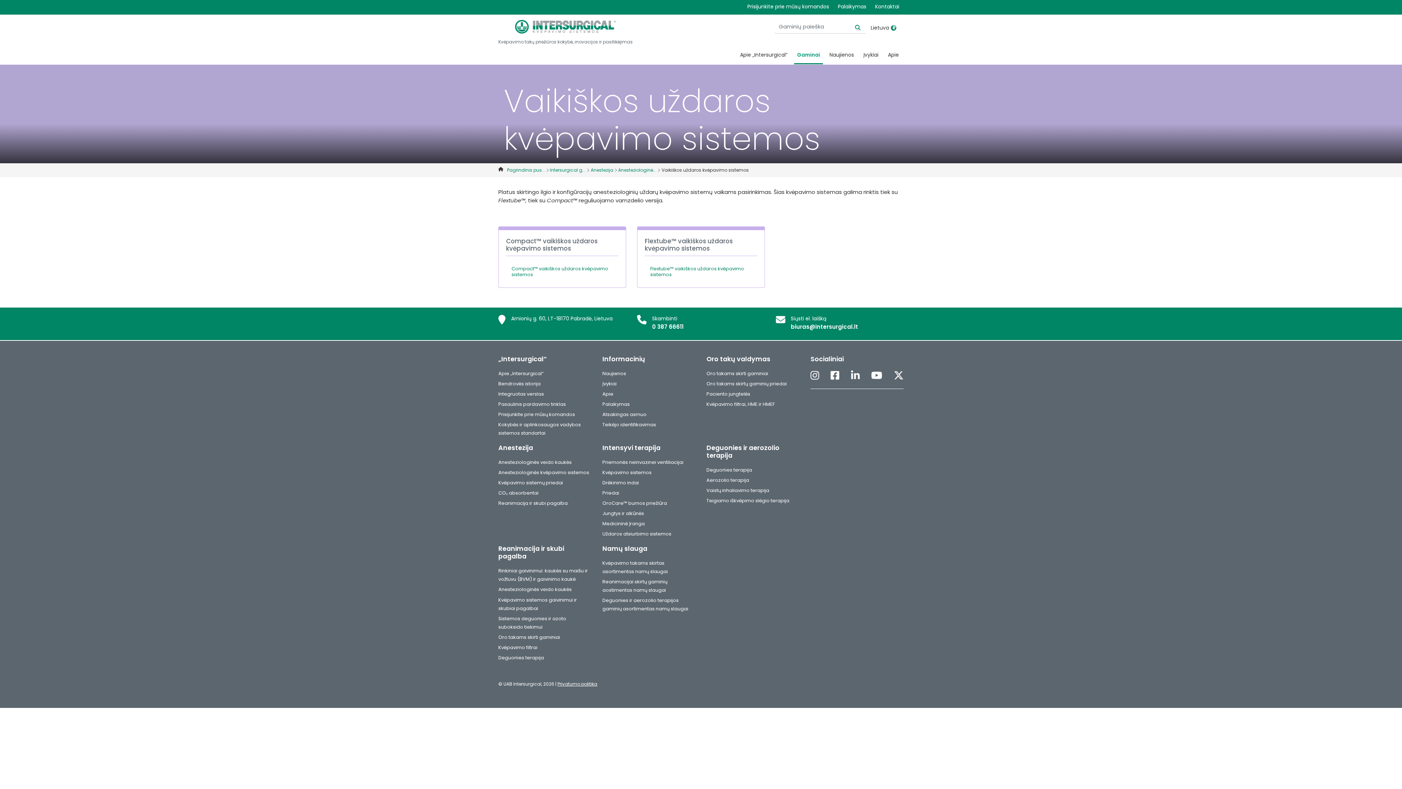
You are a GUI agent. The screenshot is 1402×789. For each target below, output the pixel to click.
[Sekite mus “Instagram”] (815, 376)
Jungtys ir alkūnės (623, 513)
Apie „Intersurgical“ (764, 54)
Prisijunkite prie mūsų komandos (788, 6)
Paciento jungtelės (728, 393)
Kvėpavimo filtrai (517, 647)
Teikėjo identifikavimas (629, 424)
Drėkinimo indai (620, 482)
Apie (893, 54)
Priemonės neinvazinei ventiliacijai (642, 462)
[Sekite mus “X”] (899, 376)
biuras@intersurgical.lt (824, 327)
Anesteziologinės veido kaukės (535, 462)
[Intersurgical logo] (565, 27)
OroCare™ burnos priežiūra (634, 503)
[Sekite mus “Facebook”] (835, 376)
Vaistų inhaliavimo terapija (737, 490)
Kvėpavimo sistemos (627, 472)
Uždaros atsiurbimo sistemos (636, 533)
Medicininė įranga (623, 523)
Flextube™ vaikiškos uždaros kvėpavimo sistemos (697, 271)
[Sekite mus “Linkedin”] (855, 376)
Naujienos (842, 54)
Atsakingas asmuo (624, 414)
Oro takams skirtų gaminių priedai (746, 383)
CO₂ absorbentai (518, 492)
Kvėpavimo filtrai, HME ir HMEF (740, 404)
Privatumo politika (577, 684)
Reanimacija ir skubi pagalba (533, 503)
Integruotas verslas (521, 393)
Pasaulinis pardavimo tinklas (532, 404)
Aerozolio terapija (727, 480)
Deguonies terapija (729, 469)
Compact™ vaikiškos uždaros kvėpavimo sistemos (560, 271)
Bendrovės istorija (519, 383)
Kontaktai (887, 6)
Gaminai (808, 54)
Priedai (610, 492)
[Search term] (853, 27)
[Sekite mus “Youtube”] (876, 376)
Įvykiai (870, 54)
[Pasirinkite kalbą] (893, 28)
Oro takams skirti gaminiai (737, 373)
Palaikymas (852, 6)
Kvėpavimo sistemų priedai (530, 482)
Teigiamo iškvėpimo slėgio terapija (747, 500)
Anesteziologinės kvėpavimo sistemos (543, 472)
